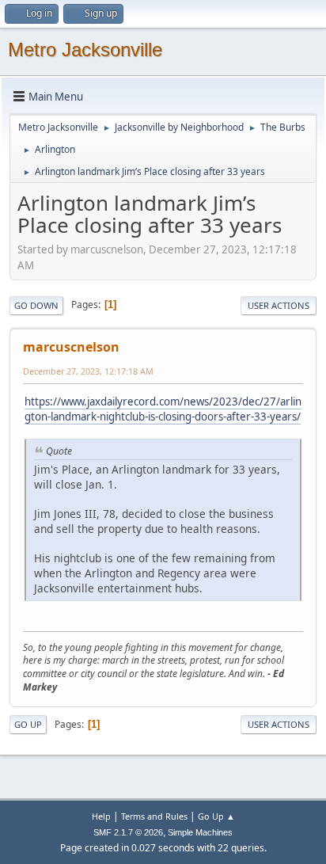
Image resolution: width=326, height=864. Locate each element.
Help (101, 816)
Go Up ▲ (216, 816)
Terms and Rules (154, 816)
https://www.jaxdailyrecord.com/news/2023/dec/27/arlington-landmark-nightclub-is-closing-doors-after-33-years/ (163, 409)
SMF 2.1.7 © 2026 (128, 832)
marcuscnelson (71, 347)
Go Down (36, 305)
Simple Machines (200, 832)
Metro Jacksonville (85, 49)
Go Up (28, 724)
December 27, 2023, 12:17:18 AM (88, 371)
